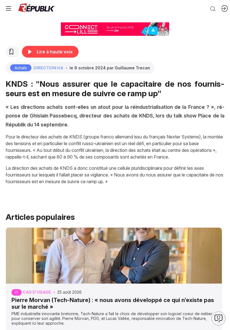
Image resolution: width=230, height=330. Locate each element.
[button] (8, 8)
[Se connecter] (224, 8)
